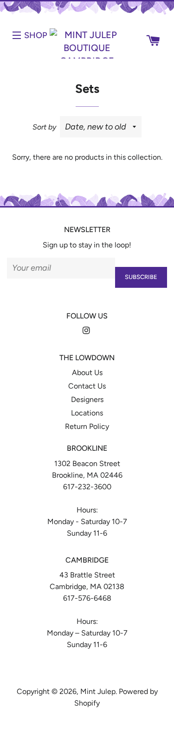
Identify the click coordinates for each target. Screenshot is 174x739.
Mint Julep (98, 691)
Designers (87, 399)
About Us (87, 372)
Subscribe (141, 276)
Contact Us (87, 386)
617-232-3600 (87, 486)
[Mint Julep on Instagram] (87, 330)
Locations (87, 412)
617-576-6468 (87, 598)
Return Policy (87, 426)
